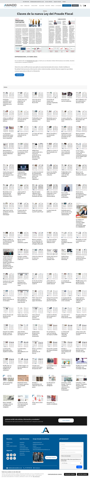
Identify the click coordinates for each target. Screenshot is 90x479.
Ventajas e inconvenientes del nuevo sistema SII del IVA (66, 351)
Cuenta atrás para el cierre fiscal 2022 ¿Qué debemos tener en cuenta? (8, 174)
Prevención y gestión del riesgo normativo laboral (52, 350)
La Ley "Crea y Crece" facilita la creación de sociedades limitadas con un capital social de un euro (81, 154)
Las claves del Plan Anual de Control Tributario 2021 (52, 241)
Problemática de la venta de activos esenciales (37, 119)
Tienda (64, 1)
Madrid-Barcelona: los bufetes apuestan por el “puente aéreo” (23, 385)
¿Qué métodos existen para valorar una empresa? (23, 333)
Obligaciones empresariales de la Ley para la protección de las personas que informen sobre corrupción (37, 155)
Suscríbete (66, 420)
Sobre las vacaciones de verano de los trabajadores (23, 119)
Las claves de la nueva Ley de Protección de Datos (66, 316)
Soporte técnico (57, 1)
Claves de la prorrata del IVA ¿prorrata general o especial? (52, 299)
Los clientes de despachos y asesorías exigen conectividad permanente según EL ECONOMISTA (81, 223)
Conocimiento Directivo (24, 449)
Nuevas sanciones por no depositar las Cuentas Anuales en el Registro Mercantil (37, 242)
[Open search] (80, 6)
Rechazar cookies (70, 474)
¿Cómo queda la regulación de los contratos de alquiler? (80, 300)
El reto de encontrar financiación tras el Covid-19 (37, 282)
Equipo (7, 444)
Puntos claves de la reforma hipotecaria (23, 315)
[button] (27, 6)
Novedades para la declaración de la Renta (52, 119)
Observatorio (22, 454)
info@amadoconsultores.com (37, 1)
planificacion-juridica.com (38, 444)
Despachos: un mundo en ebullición (52, 403)
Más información (36, 476)
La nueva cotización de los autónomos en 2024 (66, 119)
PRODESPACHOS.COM (32, 60)
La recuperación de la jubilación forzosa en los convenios (66, 299)
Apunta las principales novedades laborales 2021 (66, 242)
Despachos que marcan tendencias (66, 100)
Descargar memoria (51, 457)
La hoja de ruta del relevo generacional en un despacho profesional (23, 405)
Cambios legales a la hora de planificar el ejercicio (23, 367)
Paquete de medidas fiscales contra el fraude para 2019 (8, 333)
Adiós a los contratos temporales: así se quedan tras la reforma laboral (52, 194)
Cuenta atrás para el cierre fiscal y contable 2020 (52, 258)
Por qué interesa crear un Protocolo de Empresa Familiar (52, 333)
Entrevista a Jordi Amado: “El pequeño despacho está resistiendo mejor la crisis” (81, 385)
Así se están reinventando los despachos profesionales (65, 195)
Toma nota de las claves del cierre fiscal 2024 (36, 101)
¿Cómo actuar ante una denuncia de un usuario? (81, 333)
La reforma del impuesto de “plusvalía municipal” (65, 334)
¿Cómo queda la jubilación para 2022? (22, 193)
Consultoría (22, 442)
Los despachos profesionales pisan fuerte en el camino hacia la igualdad (8, 136)
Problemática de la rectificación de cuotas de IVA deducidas (66, 174)
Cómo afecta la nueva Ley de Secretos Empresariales (36, 317)
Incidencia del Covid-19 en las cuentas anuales (8, 282)
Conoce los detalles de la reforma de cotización (52, 173)
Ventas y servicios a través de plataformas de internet (37, 351)
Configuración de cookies (55, 474)
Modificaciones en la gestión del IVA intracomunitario (81, 282)
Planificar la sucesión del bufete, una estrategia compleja (81, 367)
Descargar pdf (19, 74)
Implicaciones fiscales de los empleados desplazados (36, 334)
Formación (22, 444)
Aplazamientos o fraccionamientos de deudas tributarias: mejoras (8, 153)
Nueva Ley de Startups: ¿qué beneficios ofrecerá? (81, 173)
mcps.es (34, 446)
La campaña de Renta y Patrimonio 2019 (66, 282)
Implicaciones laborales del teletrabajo (65, 258)
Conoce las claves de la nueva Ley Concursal (37, 258)
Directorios (22, 453)
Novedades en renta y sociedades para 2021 (81, 241)
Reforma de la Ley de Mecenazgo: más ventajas (81, 119)
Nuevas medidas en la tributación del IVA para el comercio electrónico (8, 242)
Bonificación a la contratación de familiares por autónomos (7, 368)
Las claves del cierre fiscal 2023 (37, 134)
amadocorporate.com (37, 442)
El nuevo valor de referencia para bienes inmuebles (22, 212)
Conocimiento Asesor (24, 447)
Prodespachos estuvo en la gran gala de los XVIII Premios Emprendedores (22, 174)
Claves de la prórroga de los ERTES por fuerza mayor (22, 283)
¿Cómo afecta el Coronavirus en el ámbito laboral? (51, 282)
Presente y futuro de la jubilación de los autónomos (81, 316)
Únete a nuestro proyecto (11, 446)
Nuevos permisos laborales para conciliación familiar (81, 135)
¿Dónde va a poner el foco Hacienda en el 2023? (52, 152)
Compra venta (22, 446)
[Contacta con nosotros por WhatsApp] (15, 458)
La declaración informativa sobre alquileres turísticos (8, 350)
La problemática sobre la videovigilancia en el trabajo (23, 351)
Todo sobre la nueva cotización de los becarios (23, 135)
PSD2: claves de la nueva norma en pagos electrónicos (37, 299)
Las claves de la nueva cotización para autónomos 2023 (65, 153)
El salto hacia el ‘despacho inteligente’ (51, 384)
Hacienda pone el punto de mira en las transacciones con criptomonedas (66, 212)
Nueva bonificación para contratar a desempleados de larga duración (22, 300)
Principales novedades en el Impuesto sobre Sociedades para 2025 (7, 102)
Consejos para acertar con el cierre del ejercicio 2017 (37, 367)
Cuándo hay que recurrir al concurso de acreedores (81, 258)
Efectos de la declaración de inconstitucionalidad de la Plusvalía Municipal (81, 194)
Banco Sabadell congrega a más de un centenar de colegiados (8, 405)
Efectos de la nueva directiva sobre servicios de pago (81, 350)
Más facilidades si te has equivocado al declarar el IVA (81, 101)
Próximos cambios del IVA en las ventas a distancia (23, 258)
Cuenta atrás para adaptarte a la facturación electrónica (22, 102)
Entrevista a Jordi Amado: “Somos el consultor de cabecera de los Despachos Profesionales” (66, 386)
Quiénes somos (9, 442)
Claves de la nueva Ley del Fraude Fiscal (37, 211)
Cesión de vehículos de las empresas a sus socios (52, 316)
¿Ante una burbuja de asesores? (7, 383)
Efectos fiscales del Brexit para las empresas (8, 316)
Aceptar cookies (82, 474)
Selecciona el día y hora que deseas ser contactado (71, 460)
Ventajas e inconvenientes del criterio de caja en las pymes (37, 385)
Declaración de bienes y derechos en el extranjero (8, 299)
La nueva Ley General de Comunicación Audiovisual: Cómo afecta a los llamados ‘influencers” (37, 175)
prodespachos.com (37, 447)
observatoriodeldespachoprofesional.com (41, 449)
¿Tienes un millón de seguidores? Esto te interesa (8, 119)
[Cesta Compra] (84, 5)
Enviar (79, 467)
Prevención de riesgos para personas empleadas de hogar (52, 102)
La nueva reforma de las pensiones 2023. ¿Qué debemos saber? (23, 153)
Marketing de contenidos (25, 451)
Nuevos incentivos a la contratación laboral (52, 135)
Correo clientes (48, 1)
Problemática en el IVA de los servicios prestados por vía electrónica (66, 136)
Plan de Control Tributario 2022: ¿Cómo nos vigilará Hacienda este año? (37, 194)
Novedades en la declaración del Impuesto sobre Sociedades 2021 (7, 194)
